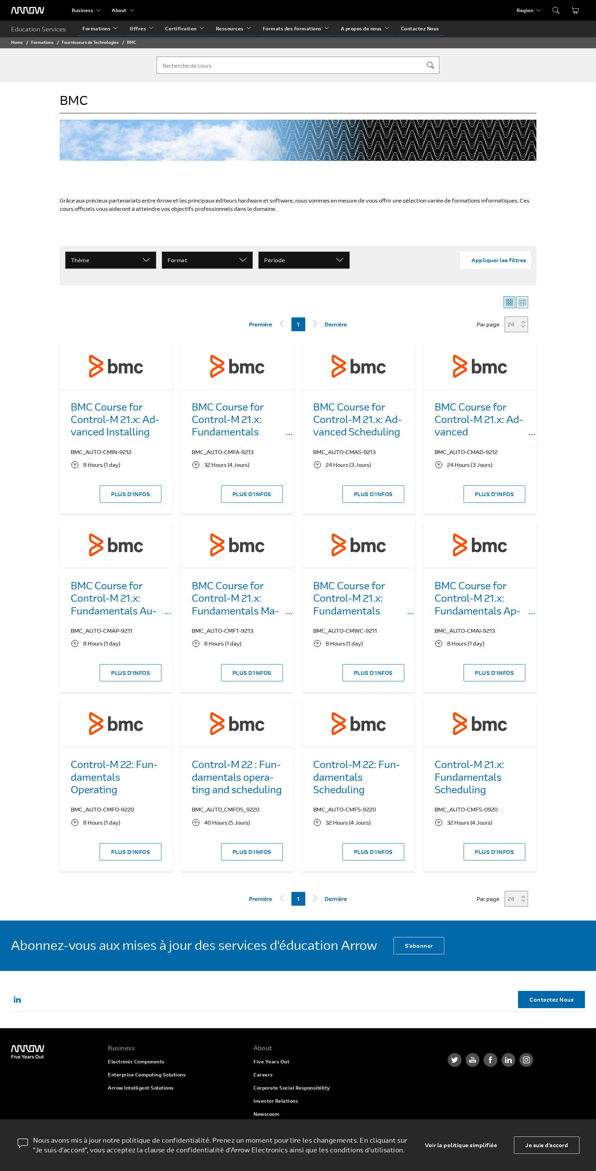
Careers (263, 1074)
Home (17, 42)
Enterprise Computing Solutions (147, 1074)
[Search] (430, 65)
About (119, 10)
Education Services (38, 29)
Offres (138, 28)
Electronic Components (136, 1061)
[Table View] (522, 302)
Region (525, 10)
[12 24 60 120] (518, 324)
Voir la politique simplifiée (461, 1145)
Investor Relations (276, 1101)
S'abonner (419, 945)
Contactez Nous (420, 28)
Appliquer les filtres (498, 260)
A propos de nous (361, 28)
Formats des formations (292, 28)
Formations (96, 28)
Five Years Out (271, 1061)
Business (82, 10)
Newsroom (266, 1114)
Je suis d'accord (546, 1145)
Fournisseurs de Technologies (90, 42)
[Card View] (509, 302)
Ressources (230, 28)
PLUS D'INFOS (130, 494)
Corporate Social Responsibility (292, 1087)
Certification (181, 28)
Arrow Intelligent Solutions (141, 1087)
